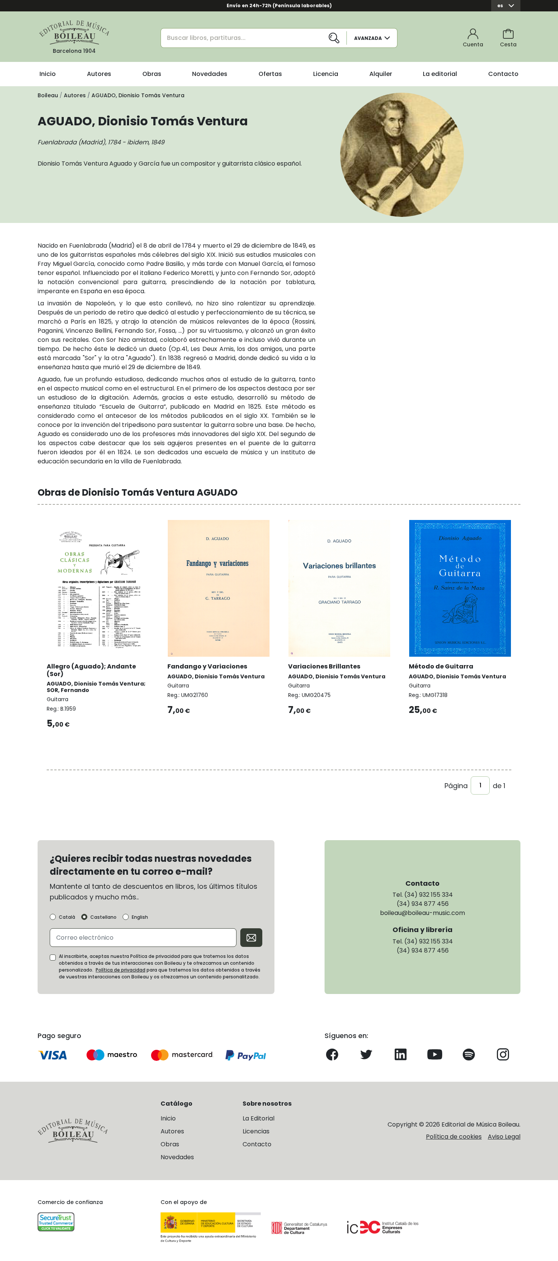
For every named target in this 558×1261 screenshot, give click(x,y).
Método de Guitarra (441, 666)
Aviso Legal (504, 1136)
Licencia (325, 74)
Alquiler (380, 74)
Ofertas (270, 74)
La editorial (440, 74)
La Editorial (258, 1118)
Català (67, 917)
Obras (151, 74)
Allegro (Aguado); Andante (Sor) (91, 670)
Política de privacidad (120, 970)
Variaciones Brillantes (324, 666)
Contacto (503, 74)
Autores (99, 74)
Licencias (256, 1131)
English (140, 917)
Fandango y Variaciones (207, 666)
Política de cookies (454, 1136)
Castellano (103, 917)
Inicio (47, 74)
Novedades (209, 74)
